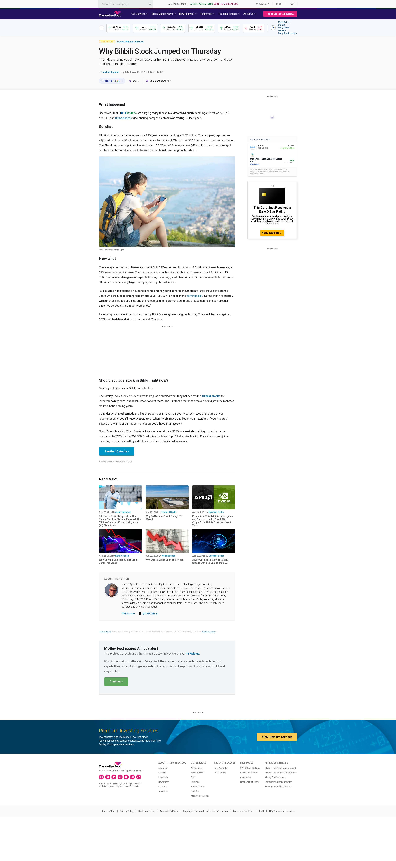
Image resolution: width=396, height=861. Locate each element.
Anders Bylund (110, 72)
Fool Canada (220, 772)
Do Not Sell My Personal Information (276, 811)
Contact (162, 786)
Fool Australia (220, 768)
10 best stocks (211, 396)
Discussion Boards (249, 772)
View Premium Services (277, 736)
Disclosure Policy (146, 811)
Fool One (195, 791)
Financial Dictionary (249, 782)
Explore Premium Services (130, 41)
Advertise (163, 791)
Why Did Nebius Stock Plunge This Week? (165, 518)
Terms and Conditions (243, 811)
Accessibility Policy (169, 811)
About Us (162, 768)
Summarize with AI (159, 81)
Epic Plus (195, 782)
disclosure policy (208, 632)
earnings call (194, 295)
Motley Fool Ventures (275, 777)
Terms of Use (108, 811)
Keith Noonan (122, 556)
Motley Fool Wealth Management (281, 772)
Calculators (245, 777)
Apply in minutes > (272, 232)
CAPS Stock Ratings (250, 768)
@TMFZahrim (150, 613)
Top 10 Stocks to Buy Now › (280, 14)
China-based (123, 118)
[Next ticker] (273, 27)
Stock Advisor (197, 772)
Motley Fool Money (200, 796)
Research (163, 777)
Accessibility (262, 4)
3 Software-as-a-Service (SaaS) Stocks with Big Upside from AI (210, 561)
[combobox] (125, 4)
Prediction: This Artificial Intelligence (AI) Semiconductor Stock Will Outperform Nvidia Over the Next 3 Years (213, 521)
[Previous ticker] (101, 27)
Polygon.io (134, 786)
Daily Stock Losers (287, 33)
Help (292, 4)
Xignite (123, 786)
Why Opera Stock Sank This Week (164, 559)
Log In (279, 4)
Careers (162, 772)
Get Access (254, 164)
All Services (196, 768)
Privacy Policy (126, 811)
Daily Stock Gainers (283, 29)
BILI (123, 113)
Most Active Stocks (284, 23)
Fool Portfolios (198, 786)
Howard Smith (169, 512)
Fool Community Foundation (278, 782)
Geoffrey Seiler (216, 512)
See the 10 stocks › (117, 451)
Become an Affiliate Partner (278, 786)
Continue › (116, 681)
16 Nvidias (192, 653)
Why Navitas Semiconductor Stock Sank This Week (118, 561)
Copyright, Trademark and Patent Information (205, 811)
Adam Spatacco (123, 512)
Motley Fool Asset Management (280, 768)
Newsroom (163, 782)
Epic (193, 777)
